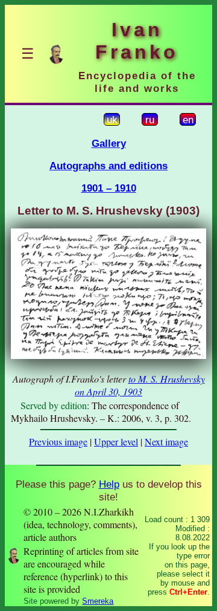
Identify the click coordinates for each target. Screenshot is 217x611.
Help (109, 484)
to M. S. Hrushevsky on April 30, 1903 (140, 385)
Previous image (58, 441)
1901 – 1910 (108, 188)
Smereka (97, 601)
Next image (166, 441)
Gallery (109, 143)
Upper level (116, 441)
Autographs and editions (108, 166)
